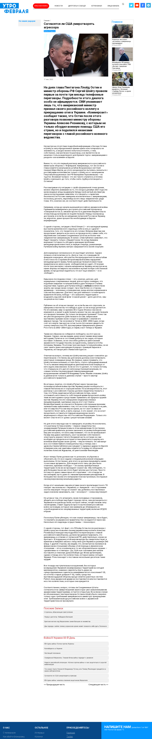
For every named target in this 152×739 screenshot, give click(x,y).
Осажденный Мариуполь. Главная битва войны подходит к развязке (68, 658)
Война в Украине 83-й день (59, 637)
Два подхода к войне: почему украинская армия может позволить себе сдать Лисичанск (75, 626)
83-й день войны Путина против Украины (59, 644)
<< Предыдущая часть (54, 684)
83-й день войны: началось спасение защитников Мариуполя (66, 680)
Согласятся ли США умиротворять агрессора (60, 676)
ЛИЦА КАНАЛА (113, 6)
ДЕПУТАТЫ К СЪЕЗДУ (77, 6)
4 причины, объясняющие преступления (58, 612)
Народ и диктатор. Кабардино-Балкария (58, 617)
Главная (46, 21)
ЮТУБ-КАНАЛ (96, 6)
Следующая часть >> (98, 684)
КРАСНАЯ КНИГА (41, 6)
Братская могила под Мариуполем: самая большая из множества (67, 621)
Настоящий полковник (52, 653)
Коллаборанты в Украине (53, 649)
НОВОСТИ (59, 6)
